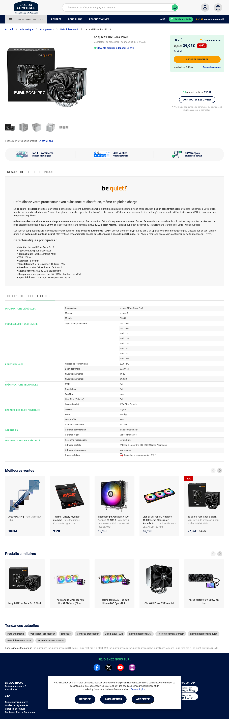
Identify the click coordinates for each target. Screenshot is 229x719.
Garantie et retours (15, 708)
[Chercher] (175, 7)
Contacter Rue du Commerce (20, 712)
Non (122, 394)
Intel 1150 (124, 333)
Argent (123, 409)
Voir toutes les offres (197, 99)
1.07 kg (123, 414)
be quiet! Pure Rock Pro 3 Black (24, 603)
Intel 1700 (124, 353)
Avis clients (11, 689)
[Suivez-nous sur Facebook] (97, 667)
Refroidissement (69, 29)
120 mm (123, 424)
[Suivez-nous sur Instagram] (132, 667)
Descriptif (15, 296)
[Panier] (218, 7)
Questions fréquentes (16, 702)
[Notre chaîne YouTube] (120, 667)
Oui (121, 384)
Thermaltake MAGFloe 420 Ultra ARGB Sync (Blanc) (69, 602)
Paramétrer (113, 699)
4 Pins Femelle (130, 404)
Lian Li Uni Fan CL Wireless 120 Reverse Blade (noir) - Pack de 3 (157, 520)
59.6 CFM (124, 369)
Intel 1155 (124, 343)
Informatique (27, 29)
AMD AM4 (124, 323)
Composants (47, 29)
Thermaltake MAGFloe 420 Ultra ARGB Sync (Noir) (114, 602)
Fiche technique (40, 172)
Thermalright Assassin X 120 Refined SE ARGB (113, 518)
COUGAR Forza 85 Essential (159, 603)
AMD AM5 (124, 328)
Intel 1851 (124, 358)
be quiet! (124, 313)
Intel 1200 (124, 348)
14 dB (122, 374)
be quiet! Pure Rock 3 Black (202, 516)
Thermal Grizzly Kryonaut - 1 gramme (68, 518)
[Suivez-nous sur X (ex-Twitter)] (108, 667)
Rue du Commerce (212, 67)
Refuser (85, 699)
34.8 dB (123, 379)
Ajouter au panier (197, 59)
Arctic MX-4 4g (16, 516)
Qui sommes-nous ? (15, 686)
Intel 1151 (124, 338)
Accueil (9, 29)
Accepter (143, 699)
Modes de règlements (16, 705)
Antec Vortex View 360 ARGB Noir (204, 602)
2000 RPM (124, 364)
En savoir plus (46, 141)
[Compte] (205, 7)
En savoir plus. (138, 689)
